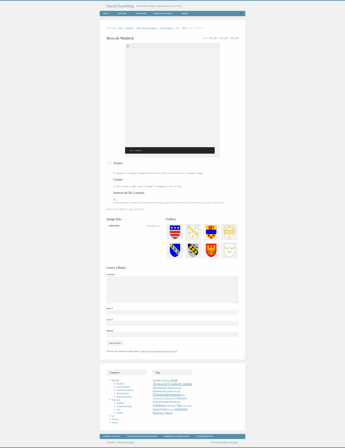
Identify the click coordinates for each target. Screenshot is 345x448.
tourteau (161, 186)
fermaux (132, 172)
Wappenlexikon (160, 409)
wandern (189, 406)
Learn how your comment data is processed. (158, 351)
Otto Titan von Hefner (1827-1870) (142, 436)
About (106, 13)
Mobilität (120, 402)
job (113, 415)
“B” (177, 28)
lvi (163, 398)
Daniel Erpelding (120, 6)
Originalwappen (123, 386)
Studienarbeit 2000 (204, 436)
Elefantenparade (174, 387)
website (120, 412)
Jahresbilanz (157, 398)
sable (134, 186)
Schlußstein (159, 405)
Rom (179, 402)
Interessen (116, 399)
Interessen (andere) (162, 13)
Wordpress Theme (162, 412)
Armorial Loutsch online (172, 383)
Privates (115, 419)
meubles (120, 383)
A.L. (131, 209)
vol (117, 186)
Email (110, 320)
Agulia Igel (165, 380)
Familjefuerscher (160, 391)
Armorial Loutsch (111, 436)
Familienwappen (166, 28)
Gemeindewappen (167, 394)
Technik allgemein (124, 406)
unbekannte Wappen (125, 389)
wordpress (181, 409)
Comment (111, 274)
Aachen (157, 380)
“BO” (184, 28)
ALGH (173, 380)
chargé (150, 186)
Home (120, 28)
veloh (184, 405)
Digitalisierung (160, 387)
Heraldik (122, 13)
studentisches (171, 405)
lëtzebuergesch (170, 398)
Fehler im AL (173, 391)
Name (110, 308)
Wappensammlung (124, 396)
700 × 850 (234, 38)
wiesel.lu (171, 409)
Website (110, 331)
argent (150, 172)
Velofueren (140, 13)
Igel (183, 394)
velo (118, 409)
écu (179, 186)
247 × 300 (224, 38)
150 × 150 (213, 38)
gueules (119, 172)
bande (199, 172)
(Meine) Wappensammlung (146, 28)
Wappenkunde (123, 393)
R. (115, 199)
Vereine (184, 13)
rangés (191, 172)
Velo (179, 405)
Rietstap (173, 401)
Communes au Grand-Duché (176, 436)
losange (142, 172)
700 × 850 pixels (153, 225)
